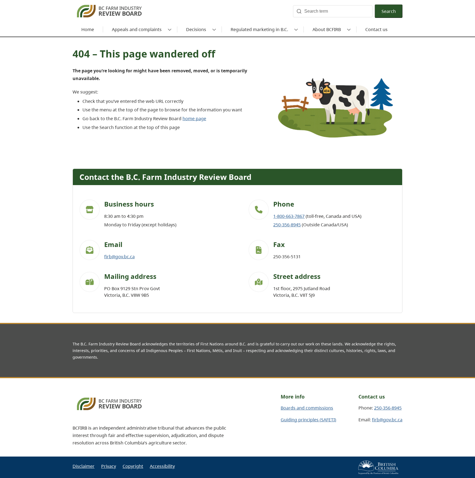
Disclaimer (84, 466)
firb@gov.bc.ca (119, 257)
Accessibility (162, 466)
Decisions (196, 29)
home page (194, 119)
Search (389, 11)
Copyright (133, 466)
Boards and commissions (307, 408)
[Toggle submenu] (169, 29)
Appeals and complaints (137, 29)
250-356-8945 (287, 225)
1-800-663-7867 (289, 216)
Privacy (108, 466)
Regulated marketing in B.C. (259, 29)
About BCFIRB (327, 29)
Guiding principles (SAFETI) (308, 420)
